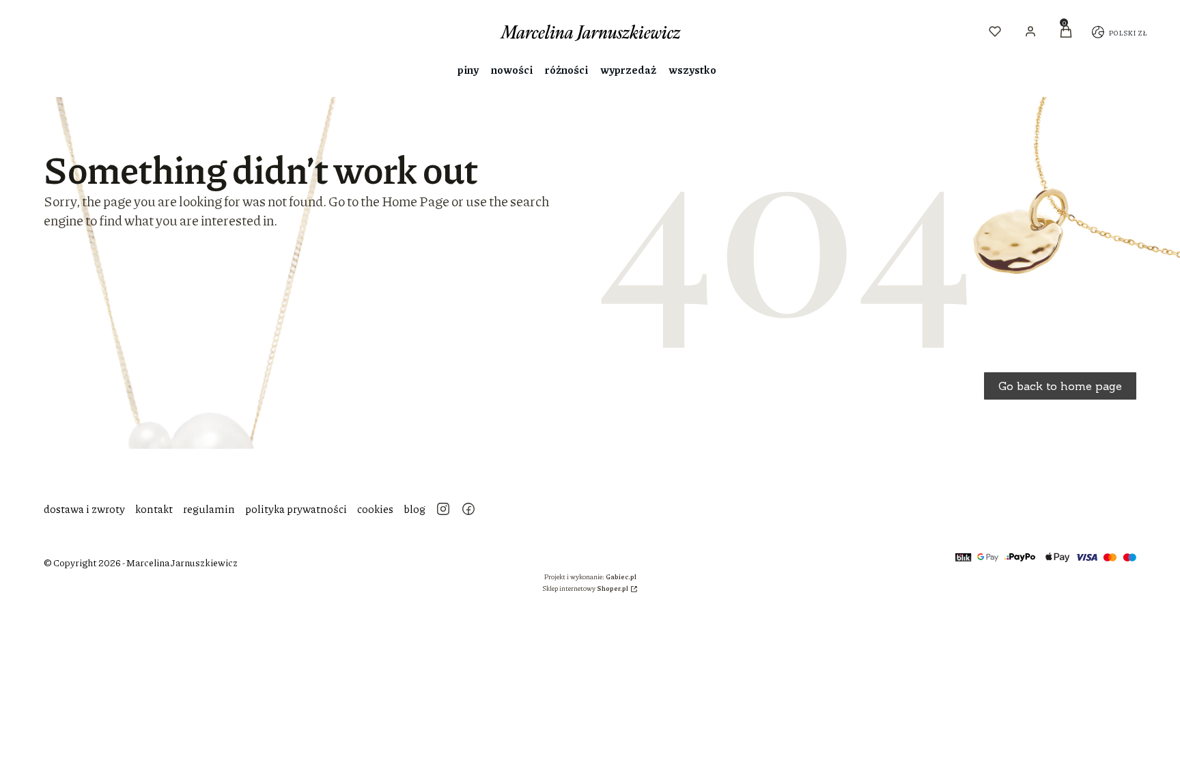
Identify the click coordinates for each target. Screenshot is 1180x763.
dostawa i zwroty (84, 508)
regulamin (209, 508)
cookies (375, 508)
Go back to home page (1060, 386)
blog (414, 508)
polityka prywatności (296, 508)
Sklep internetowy (585, 588)
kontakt (154, 508)
